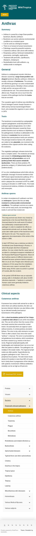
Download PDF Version (13, 374)
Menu (5, 14)
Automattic (4, 532)
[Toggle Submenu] (29, 389)
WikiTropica (24, 7)
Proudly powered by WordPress (9, 530)
